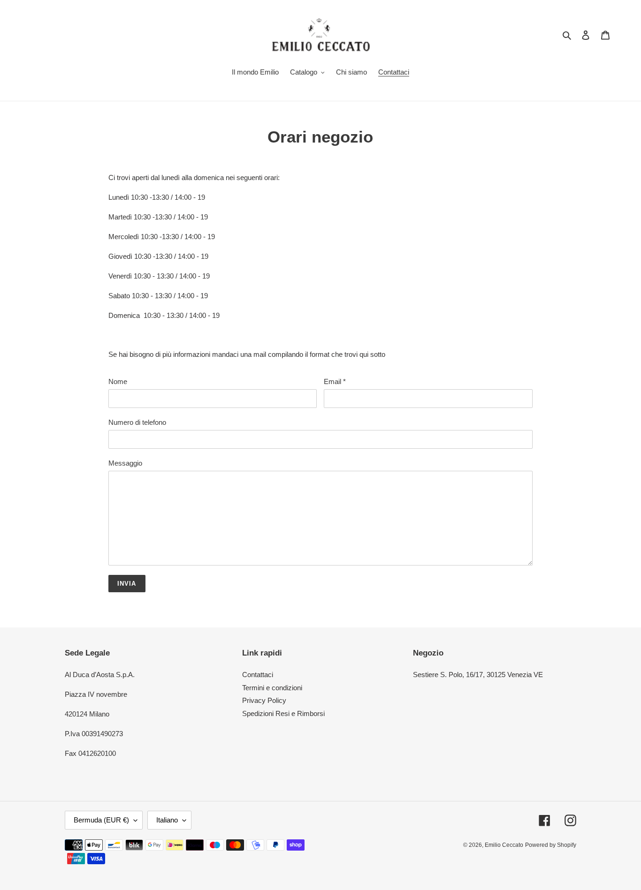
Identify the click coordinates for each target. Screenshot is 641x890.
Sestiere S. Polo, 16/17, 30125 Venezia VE (478, 675)
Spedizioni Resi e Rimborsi (283, 713)
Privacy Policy (264, 700)
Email (335, 381)
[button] (320, 266)
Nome (117, 381)
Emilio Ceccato (504, 845)
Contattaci (257, 675)
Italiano (167, 820)
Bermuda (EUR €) (101, 820)
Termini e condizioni (272, 688)
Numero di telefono (137, 422)
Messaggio (125, 463)
